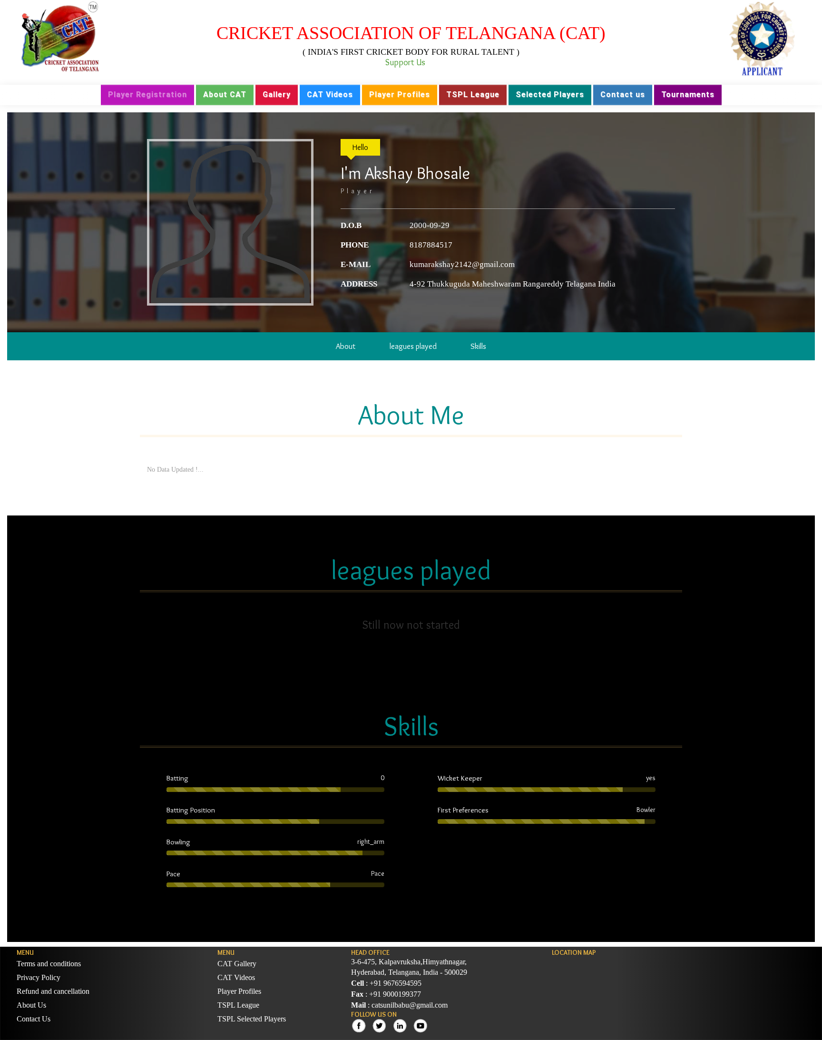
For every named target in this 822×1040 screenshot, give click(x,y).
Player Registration (147, 94)
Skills (478, 346)
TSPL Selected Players (251, 1019)
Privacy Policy (38, 977)
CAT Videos (330, 94)
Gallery (277, 94)
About (345, 346)
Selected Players (550, 94)
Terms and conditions (49, 964)
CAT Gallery (236, 964)
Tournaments (687, 94)
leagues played (413, 346)
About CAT (224, 94)
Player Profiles (399, 94)
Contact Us (33, 1019)
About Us (31, 1005)
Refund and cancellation (53, 991)
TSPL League (472, 94)
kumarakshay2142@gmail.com (462, 264)
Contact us (622, 94)
